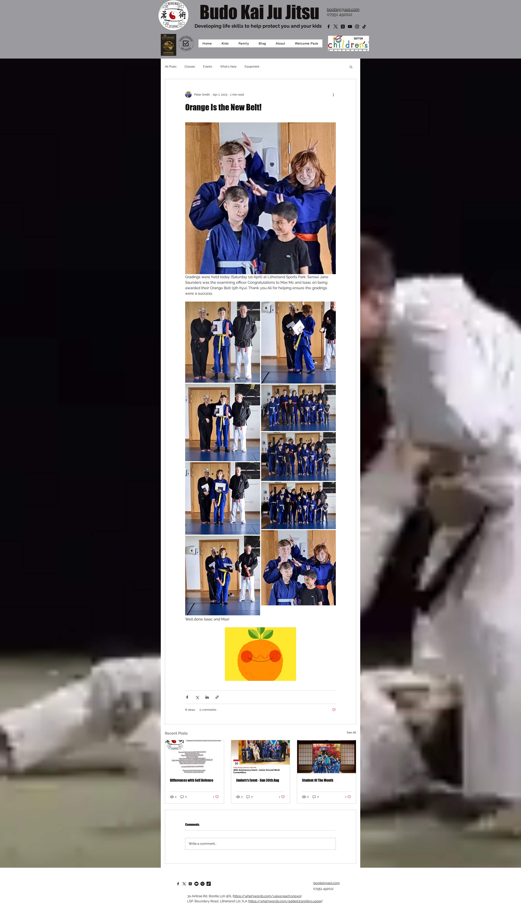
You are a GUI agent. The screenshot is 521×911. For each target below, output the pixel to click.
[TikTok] (364, 26)
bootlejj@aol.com (343, 9)
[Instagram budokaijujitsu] (202, 884)
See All (351, 732)
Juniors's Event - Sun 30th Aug (257, 780)
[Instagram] (357, 26)
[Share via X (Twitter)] (197, 697)
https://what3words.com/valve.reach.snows (267, 896)
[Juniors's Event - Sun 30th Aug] (260, 756)
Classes (190, 66)
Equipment (252, 66)
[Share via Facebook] (187, 697)
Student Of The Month (317, 780)
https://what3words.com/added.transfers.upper (285, 901)
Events (207, 66)
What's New (228, 66)
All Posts (170, 66)
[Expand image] (222, 342)
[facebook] (178, 884)
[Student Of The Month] (326, 756)
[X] (335, 26)
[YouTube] (349, 26)
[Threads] (342, 26)
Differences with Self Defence (191, 780)
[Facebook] (328, 26)
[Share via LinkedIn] (207, 697)
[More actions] (333, 94)
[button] (351, 66)
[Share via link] (217, 697)
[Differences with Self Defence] (194, 756)
